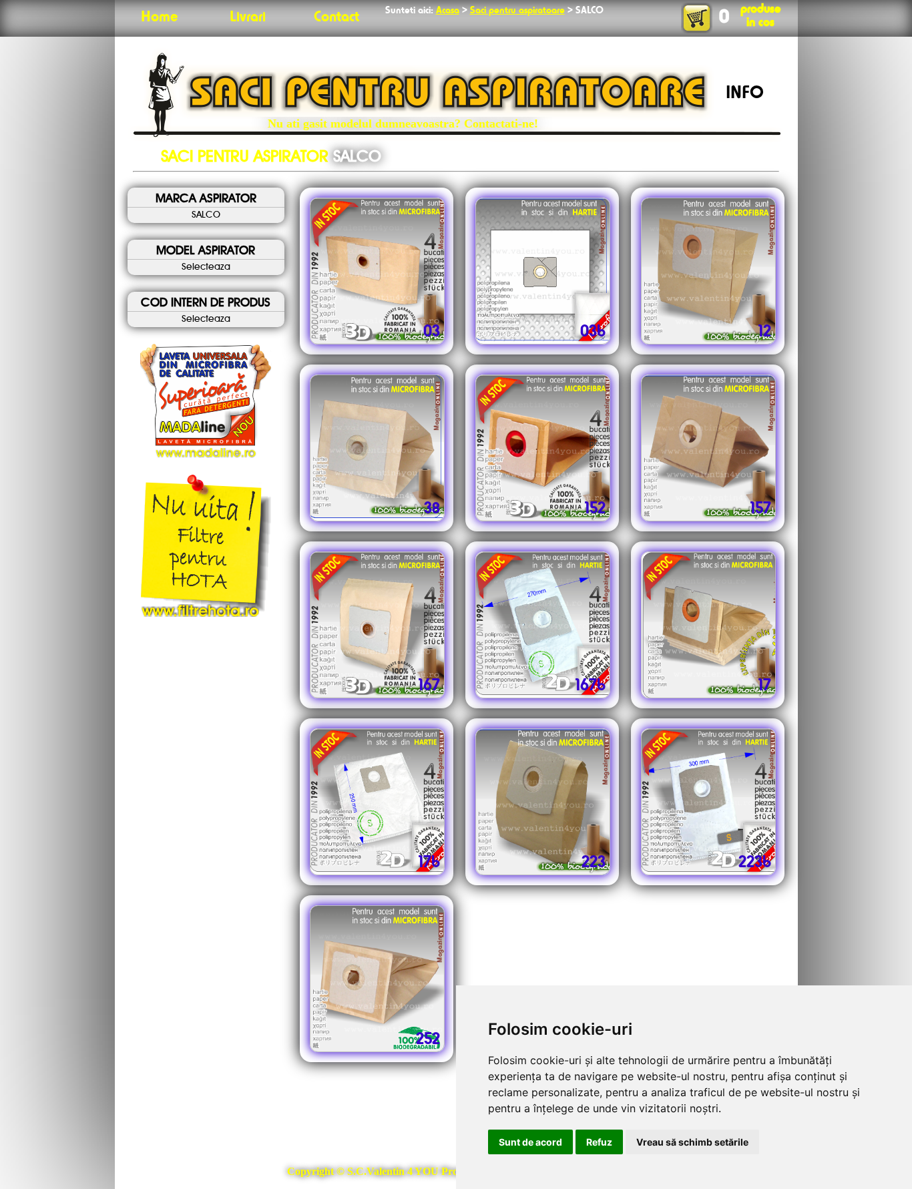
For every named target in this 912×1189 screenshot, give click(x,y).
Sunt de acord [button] (530, 1142)
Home (159, 17)
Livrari (248, 17)
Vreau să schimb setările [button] (692, 1142)
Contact (336, 17)
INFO (745, 93)
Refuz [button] (599, 1142)
